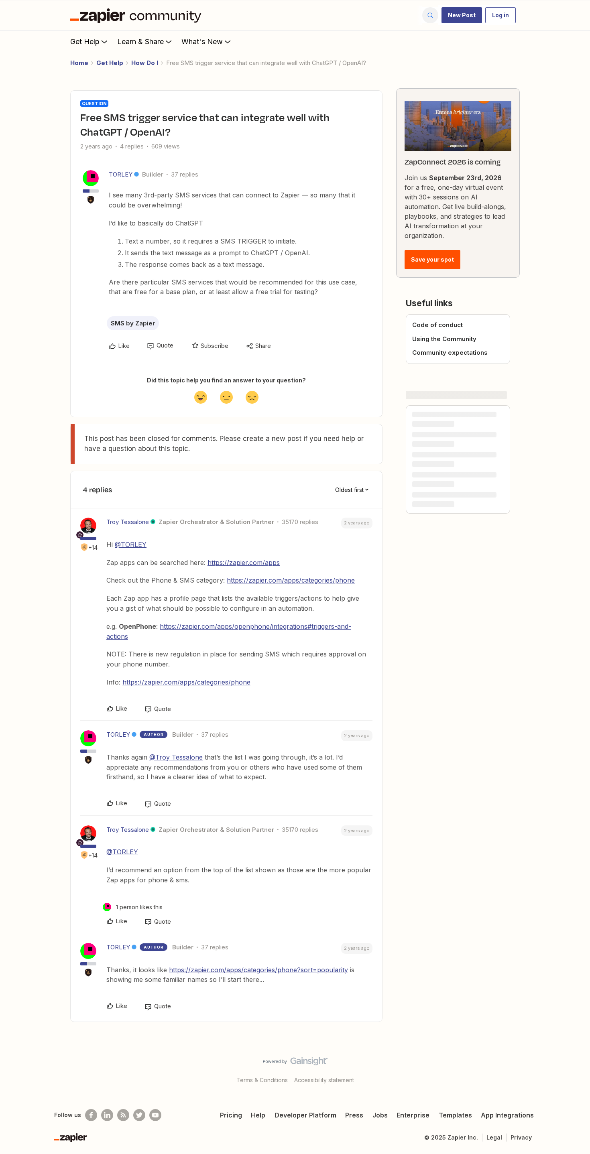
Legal (494, 1137)
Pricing (231, 1115)
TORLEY (120, 174)
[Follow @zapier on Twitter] (139, 1115)
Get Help (85, 41)
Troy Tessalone (127, 522)
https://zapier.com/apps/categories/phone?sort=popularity (258, 970)
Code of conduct (437, 325)
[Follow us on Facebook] (91, 1115)
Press (354, 1115)
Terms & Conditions (262, 1080)
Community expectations (450, 352)
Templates (455, 1115)
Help (258, 1115)
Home (79, 63)
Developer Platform (305, 1115)
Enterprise (413, 1115)
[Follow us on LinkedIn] (107, 1115)
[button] (461, 15)
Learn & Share (140, 41)
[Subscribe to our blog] (123, 1115)
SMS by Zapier (133, 323)
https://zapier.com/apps (244, 563)
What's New (202, 41)
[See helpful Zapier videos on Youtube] (155, 1115)
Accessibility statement (324, 1080)
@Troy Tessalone (176, 757)
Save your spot (432, 259)
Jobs (380, 1115)
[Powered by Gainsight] (295, 1063)
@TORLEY (130, 544)
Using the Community (444, 339)
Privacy (521, 1137)
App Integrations (507, 1115)
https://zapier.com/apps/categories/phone (291, 580)
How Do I (144, 63)
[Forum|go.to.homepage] (137, 15)
